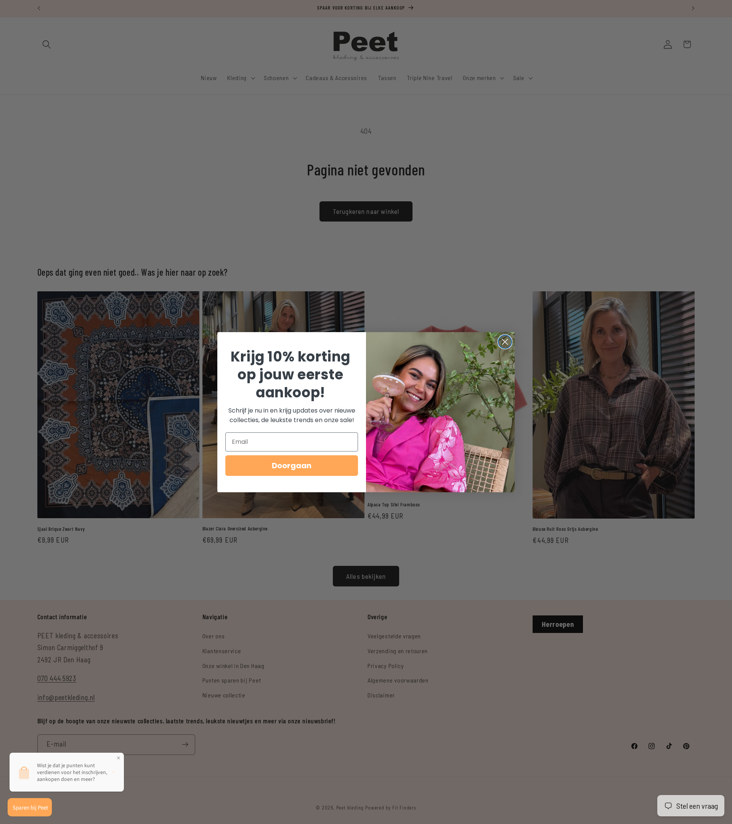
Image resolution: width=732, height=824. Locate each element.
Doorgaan (291, 465)
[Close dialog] (505, 342)
